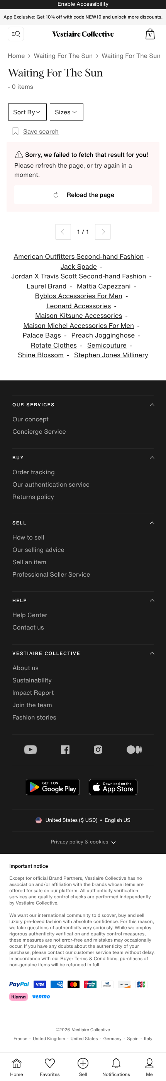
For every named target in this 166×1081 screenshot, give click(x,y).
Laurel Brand (46, 286)
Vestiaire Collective (46, 653)
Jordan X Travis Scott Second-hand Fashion (78, 276)
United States (84, 1039)
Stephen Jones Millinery (111, 355)
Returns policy (33, 496)
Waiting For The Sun (63, 55)
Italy (148, 1039)
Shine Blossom (41, 355)
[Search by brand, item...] (16, 34)
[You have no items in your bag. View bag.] (150, 34)
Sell (19, 523)
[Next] (102, 231)
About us (25, 667)
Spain (133, 1039)
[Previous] (63, 231)
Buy (18, 458)
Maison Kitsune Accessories (78, 316)
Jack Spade (79, 267)
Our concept (30, 419)
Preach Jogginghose (103, 335)
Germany (112, 1039)
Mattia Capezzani (104, 286)
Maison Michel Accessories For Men (78, 326)
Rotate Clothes (54, 345)
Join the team (32, 704)
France (20, 1039)
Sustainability (32, 680)
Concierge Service (39, 431)
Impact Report (33, 692)
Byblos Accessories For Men (78, 296)
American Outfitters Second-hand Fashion (79, 256)
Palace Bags (41, 335)
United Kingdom (49, 1039)
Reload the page (90, 194)
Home (16, 55)
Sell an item (29, 562)
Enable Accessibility (83, 4)
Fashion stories (34, 717)
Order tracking (33, 472)
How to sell (28, 537)
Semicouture (107, 345)
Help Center (29, 614)
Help (19, 600)
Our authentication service (51, 484)
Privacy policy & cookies (79, 841)
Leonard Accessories (78, 306)
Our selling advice (38, 549)
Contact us (28, 627)
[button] (150, 34)
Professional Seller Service (51, 574)
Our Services (33, 405)
